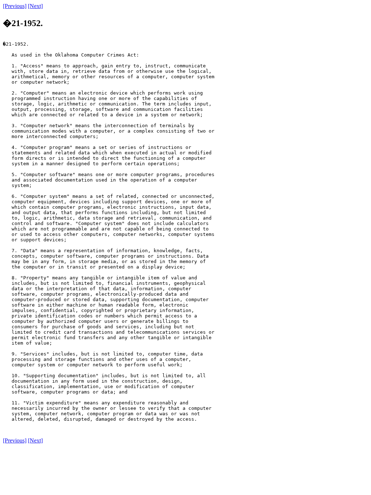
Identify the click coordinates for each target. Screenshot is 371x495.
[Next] (35, 6)
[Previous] (14, 6)
